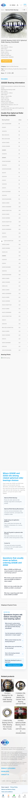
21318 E (4, 150)
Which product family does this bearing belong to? (13, 642)
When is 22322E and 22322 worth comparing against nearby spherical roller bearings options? (13, 573)
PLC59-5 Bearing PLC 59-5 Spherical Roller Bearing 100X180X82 (7, 699)
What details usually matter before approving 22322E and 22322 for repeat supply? (13, 581)
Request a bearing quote (13, 667)
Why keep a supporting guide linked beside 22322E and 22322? (12, 595)
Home (2, 9)
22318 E (4, 157)
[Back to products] (24, 10)
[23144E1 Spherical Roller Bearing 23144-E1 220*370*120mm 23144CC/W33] (20, 714)
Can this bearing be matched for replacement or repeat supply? (13, 636)
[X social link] (7, 73)
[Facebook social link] (5, 73)
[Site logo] (3, 5)
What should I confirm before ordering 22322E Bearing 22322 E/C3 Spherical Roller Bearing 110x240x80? (13, 628)
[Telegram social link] (13, 73)
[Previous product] (22, 10)
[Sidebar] (2, 241)
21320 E (4, 255)
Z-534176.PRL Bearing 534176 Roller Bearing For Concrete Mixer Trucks (7, 726)
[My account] (17, 5)
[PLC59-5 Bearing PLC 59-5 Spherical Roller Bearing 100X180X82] (7, 687)
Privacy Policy (14, 790)
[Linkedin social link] (11, 73)
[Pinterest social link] (9, 73)
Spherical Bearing (8, 68)
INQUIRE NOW (7, 60)
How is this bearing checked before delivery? (12, 655)
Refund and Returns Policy (8, 793)
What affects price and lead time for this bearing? (13, 649)
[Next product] (26, 10)
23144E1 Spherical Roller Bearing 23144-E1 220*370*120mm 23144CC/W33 (20, 728)
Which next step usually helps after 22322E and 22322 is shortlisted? (13, 589)
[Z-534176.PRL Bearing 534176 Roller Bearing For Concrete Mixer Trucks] (7, 714)
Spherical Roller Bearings (11, 9)
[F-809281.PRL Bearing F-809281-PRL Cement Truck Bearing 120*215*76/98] (20, 687)
